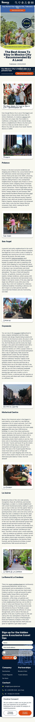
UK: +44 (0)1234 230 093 (12, 694)
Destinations (6, 671)
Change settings (10, 713)
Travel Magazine (7, 675)
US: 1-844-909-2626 (14, 690)
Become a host (22, 671)
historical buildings (17, 258)
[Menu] (32, 2)
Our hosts (5, 678)
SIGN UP (8, 658)
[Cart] (22, 2)
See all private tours (17, 10)
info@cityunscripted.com (12, 686)
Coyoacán (17, 333)
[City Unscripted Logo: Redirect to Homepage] (5, 2)
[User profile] (25, 2)
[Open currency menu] (29, 2)
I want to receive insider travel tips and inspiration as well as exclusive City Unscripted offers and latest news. (18, 653)
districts (24, 117)
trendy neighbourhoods (16, 584)
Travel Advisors (23, 675)
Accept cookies (25, 713)
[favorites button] (19, 2)
